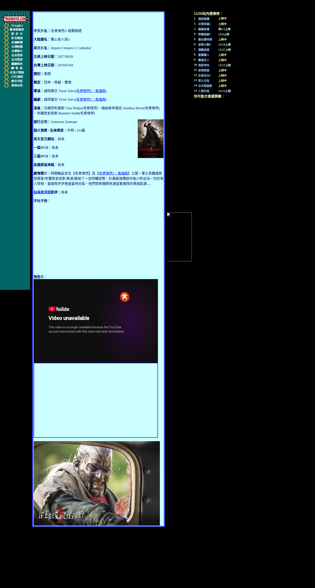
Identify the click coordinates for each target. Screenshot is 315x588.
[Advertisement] (70, 240)
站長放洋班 (42, 192)
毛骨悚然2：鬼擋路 (90, 91)
